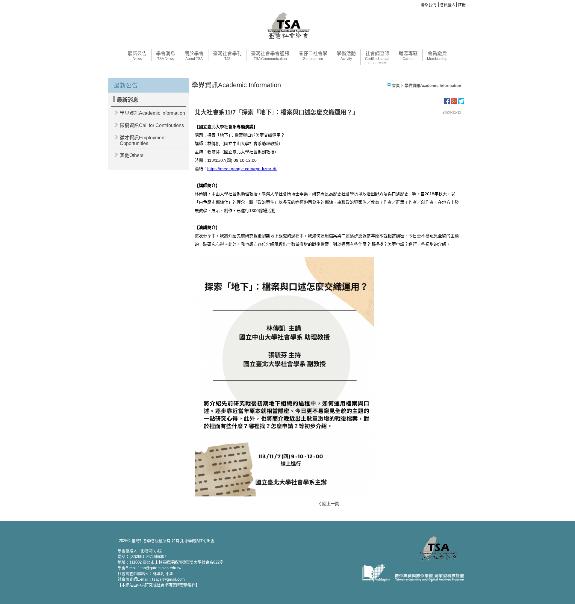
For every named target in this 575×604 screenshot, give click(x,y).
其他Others (131, 155)
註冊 (462, 4)
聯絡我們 (428, 4)
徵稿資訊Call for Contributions (152, 125)
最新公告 (137, 56)
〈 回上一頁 (328, 503)
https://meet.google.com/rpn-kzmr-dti (242, 168)
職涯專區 (408, 56)
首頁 (396, 85)
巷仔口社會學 (313, 56)
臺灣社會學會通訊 (270, 56)
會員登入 (448, 4)
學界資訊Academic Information (152, 113)
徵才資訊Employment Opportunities (143, 140)
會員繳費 (437, 56)
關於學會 (194, 56)
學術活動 (346, 56)
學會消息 (165, 56)
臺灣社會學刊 (227, 56)
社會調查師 (377, 58)
